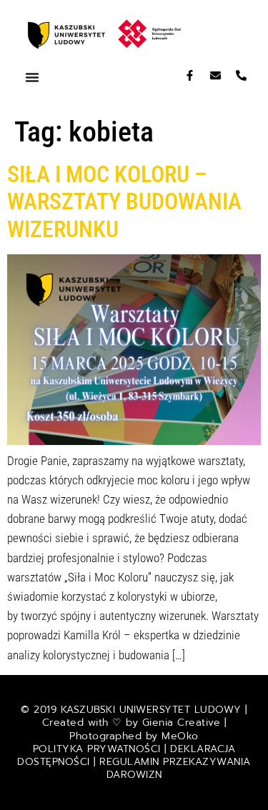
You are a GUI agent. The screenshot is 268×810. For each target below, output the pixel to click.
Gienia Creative (181, 722)
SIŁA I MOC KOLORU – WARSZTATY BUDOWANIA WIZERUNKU (124, 202)
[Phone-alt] (241, 75)
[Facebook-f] (189, 75)
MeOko (180, 736)
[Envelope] (215, 75)
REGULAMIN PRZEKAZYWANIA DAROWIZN (175, 768)
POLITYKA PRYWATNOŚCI (99, 748)
